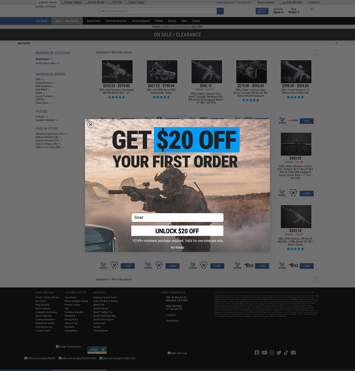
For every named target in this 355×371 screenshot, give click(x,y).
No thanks (177, 247)
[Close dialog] (90, 124)
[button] (177, 234)
